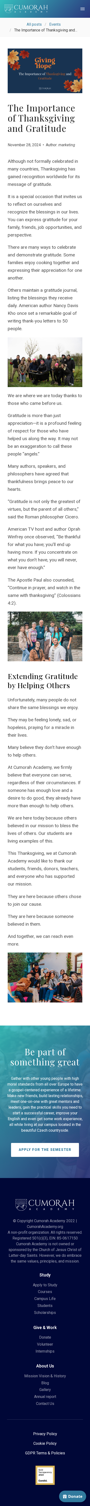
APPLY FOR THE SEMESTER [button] (45, 1150)
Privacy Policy (45, 1434)
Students (45, 1305)
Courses (45, 1291)
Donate (45, 1337)
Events (55, 24)
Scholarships (45, 1312)
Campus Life (45, 1298)
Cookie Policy (45, 1443)
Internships (45, 1351)
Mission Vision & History (45, 1376)
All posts (34, 24)
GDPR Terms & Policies (45, 1453)
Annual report (45, 1396)
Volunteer (45, 1344)
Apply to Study (45, 1285)
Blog (45, 1383)
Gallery (45, 1389)
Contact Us (45, 1403)
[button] (82, 9)
